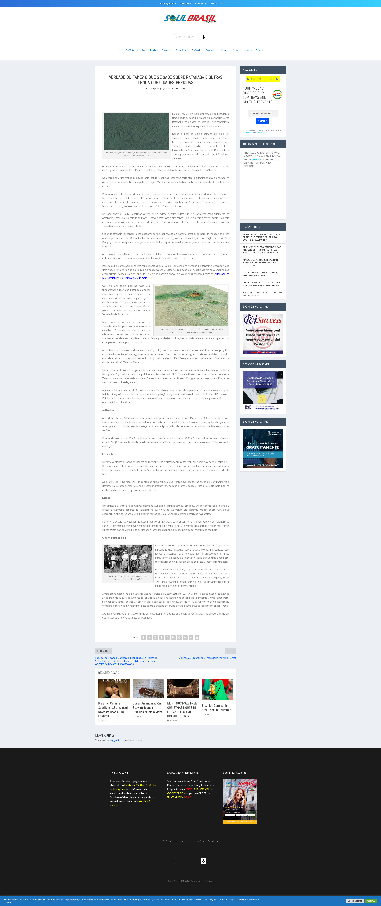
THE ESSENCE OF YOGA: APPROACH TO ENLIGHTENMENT (262, 294)
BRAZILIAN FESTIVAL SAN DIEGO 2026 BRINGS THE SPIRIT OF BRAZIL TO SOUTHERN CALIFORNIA (261, 237)
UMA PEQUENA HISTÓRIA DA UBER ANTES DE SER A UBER (260, 274)
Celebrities (166, 50)
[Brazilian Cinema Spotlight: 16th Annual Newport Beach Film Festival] (114, 688)
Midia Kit (199, 3)
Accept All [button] (371, 900)
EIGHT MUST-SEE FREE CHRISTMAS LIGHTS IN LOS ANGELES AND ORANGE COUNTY (182, 709)
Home (120, 50)
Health (223, 50)
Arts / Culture (130, 50)
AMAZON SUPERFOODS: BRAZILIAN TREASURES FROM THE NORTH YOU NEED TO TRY (261, 262)
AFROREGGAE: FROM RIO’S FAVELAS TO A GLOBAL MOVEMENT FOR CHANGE (262, 284)
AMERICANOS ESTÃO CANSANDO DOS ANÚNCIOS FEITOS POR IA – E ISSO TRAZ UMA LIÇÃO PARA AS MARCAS (262, 250)
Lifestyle (235, 50)
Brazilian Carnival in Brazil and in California (216, 707)
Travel (258, 50)
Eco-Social (196, 50)
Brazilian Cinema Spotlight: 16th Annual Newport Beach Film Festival (113, 709)
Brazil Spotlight (154, 88)
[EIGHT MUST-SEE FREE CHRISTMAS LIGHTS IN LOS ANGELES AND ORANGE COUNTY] (183, 688)
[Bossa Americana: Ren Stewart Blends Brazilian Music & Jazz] (148, 688)
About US (184, 3)
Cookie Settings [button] (355, 900)
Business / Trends (149, 50)
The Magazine (167, 3)
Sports (246, 50)
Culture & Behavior (175, 88)
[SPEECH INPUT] (198, 37)
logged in (115, 740)
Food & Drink (181, 50)
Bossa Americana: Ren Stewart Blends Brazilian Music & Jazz (147, 707)
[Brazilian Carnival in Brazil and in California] (217, 689)
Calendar (214, 3)
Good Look (210, 50)
